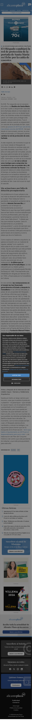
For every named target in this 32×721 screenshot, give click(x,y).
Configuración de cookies (15, 369)
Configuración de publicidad (22, 365)
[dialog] (16, 359)
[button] (16, 383)
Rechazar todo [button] (16, 379)
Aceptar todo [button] (16, 375)
